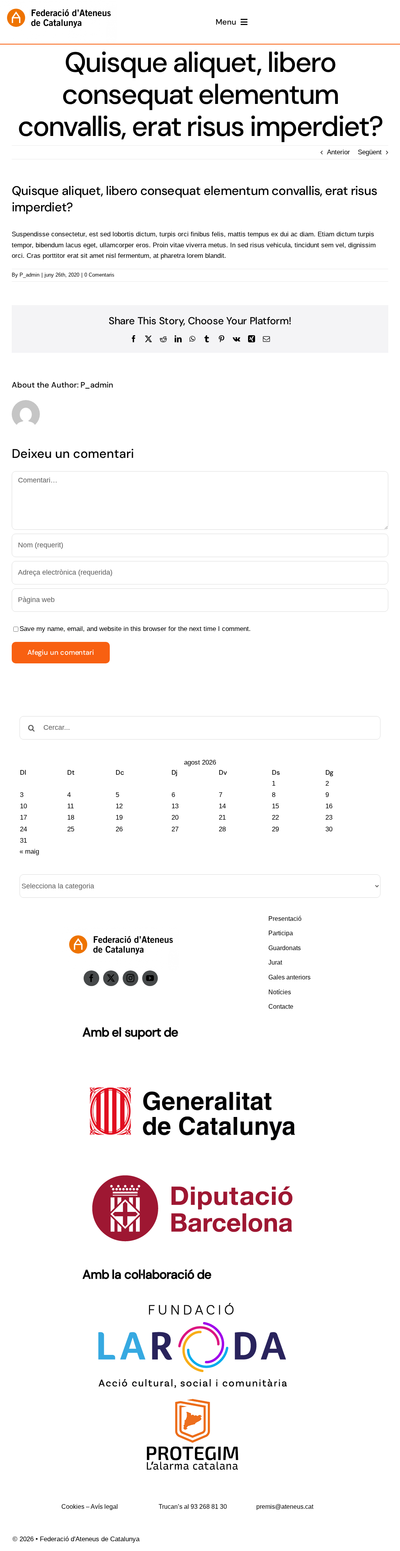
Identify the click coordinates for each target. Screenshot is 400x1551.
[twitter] (111, 978)
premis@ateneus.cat (284, 1506)
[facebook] (91, 978)
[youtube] (150, 978)
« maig (29, 851)
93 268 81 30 (209, 1506)
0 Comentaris (99, 275)
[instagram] (130, 978)
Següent (370, 152)
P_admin (29, 275)
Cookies (72, 1506)
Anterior (338, 152)
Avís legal (104, 1506)
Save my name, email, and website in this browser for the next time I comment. (135, 629)
